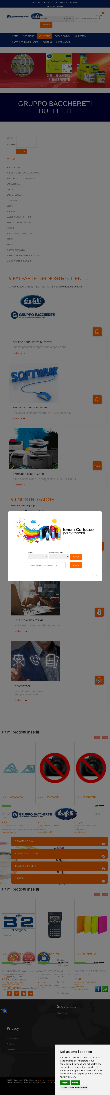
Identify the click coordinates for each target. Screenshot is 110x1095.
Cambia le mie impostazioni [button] (74, 1087)
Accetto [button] (65, 1083)
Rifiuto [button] (75, 1083)
